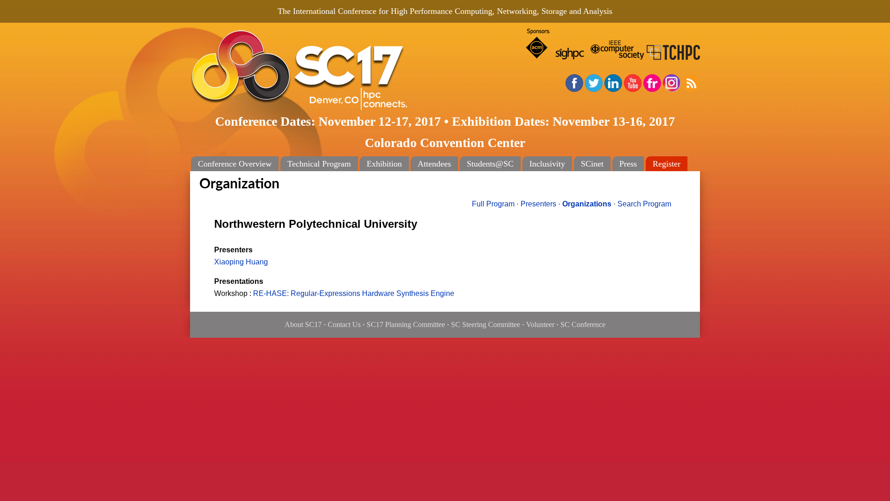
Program (493, 204)
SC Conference (582, 324)
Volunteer (540, 324)
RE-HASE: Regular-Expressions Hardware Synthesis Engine (353, 293)
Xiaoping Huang (241, 262)
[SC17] (329, 70)
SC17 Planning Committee (406, 324)
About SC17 (303, 324)
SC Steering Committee (485, 324)
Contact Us (344, 324)
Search (644, 204)
